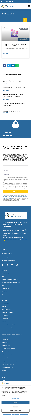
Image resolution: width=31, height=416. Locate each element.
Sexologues (4, 321)
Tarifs (3, 276)
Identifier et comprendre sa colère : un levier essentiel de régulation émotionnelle (14, 96)
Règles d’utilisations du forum (8, 364)
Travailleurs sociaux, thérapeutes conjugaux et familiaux (13, 328)
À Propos (4, 270)
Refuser (15, 406)
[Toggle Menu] (29, 5)
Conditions (5, 339)
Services (4, 300)
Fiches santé (4, 294)
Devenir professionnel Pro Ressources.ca (10, 279)
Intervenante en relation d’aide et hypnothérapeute (12, 334)
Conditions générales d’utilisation (8, 348)
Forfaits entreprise (5, 303)
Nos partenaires (5, 291)
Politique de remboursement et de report (10, 361)
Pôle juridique (4, 342)
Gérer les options (15, 411)
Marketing (4, 370)
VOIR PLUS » (6, 83)
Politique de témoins (7, 414)
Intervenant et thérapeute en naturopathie (10, 331)
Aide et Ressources (5, 288)
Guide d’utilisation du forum (7, 367)
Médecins (4, 306)
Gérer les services (15, 398)
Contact (4, 249)
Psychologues (5, 318)
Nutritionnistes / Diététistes (7, 312)
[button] (29, 1)
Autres (4, 377)
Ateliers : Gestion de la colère (11, 111)
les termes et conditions (8, 196)
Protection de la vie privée (7, 354)
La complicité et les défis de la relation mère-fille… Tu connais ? (14, 44)
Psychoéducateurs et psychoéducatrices (10, 324)
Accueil (3, 380)
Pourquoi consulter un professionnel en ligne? (11, 282)
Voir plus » (6, 53)
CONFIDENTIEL (8, 136)
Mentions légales (5, 351)
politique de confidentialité (21, 196)
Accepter (15, 402)
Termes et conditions (24, 414)
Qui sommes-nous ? (6, 273)
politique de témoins (7, 198)
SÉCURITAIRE (7, 133)
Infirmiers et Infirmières (6, 309)
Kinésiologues (5, 315)
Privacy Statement (15, 414)
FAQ (3, 285)
